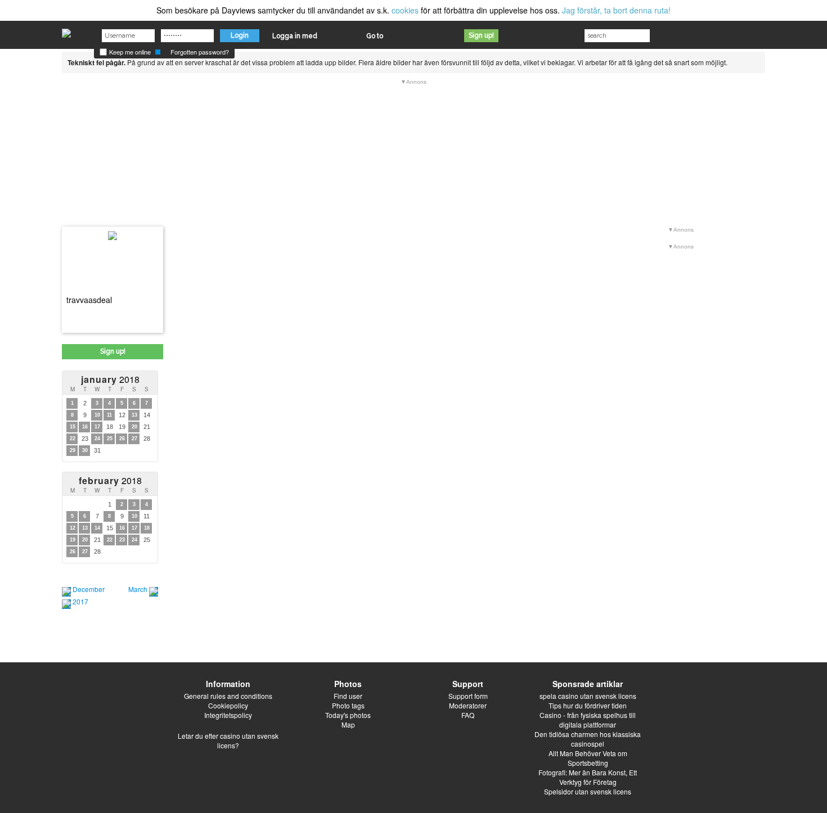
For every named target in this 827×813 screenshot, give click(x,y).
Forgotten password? (199, 51)
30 (85, 450)
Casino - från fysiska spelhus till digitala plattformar (588, 719)
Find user (348, 696)
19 (72, 540)
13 (134, 415)
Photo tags (348, 705)
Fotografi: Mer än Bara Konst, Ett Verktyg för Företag (587, 777)
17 (97, 427)
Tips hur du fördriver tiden (588, 705)
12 (72, 528)
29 (72, 450)
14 (97, 528)
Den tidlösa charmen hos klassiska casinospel (587, 738)
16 (85, 427)
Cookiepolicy (228, 705)
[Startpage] (66, 30)
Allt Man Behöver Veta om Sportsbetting (588, 757)
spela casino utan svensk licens (588, 696)
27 (134, 438)
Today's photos (348, 715)
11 (109, 415)
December (89, 589)
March (137, 589)
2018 (110, 379)
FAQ (467, 715)
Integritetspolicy (228, 715)
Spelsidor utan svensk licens (587, 791)
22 (72, 438)
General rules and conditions (228, 696)
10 (97, 415)
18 (147, 528)
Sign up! (481, 35)
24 (97, 438)
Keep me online (129, 51)
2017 (80, 601)
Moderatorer (468, 705)
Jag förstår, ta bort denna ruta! (616, 10)
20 (134, 427)
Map (348, 724)
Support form (468, 696)
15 (72, 427)
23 (122, 540)
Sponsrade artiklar (587, 683)
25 (110, 438)
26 (122, 438)
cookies (405, 10)
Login (240, 35)
